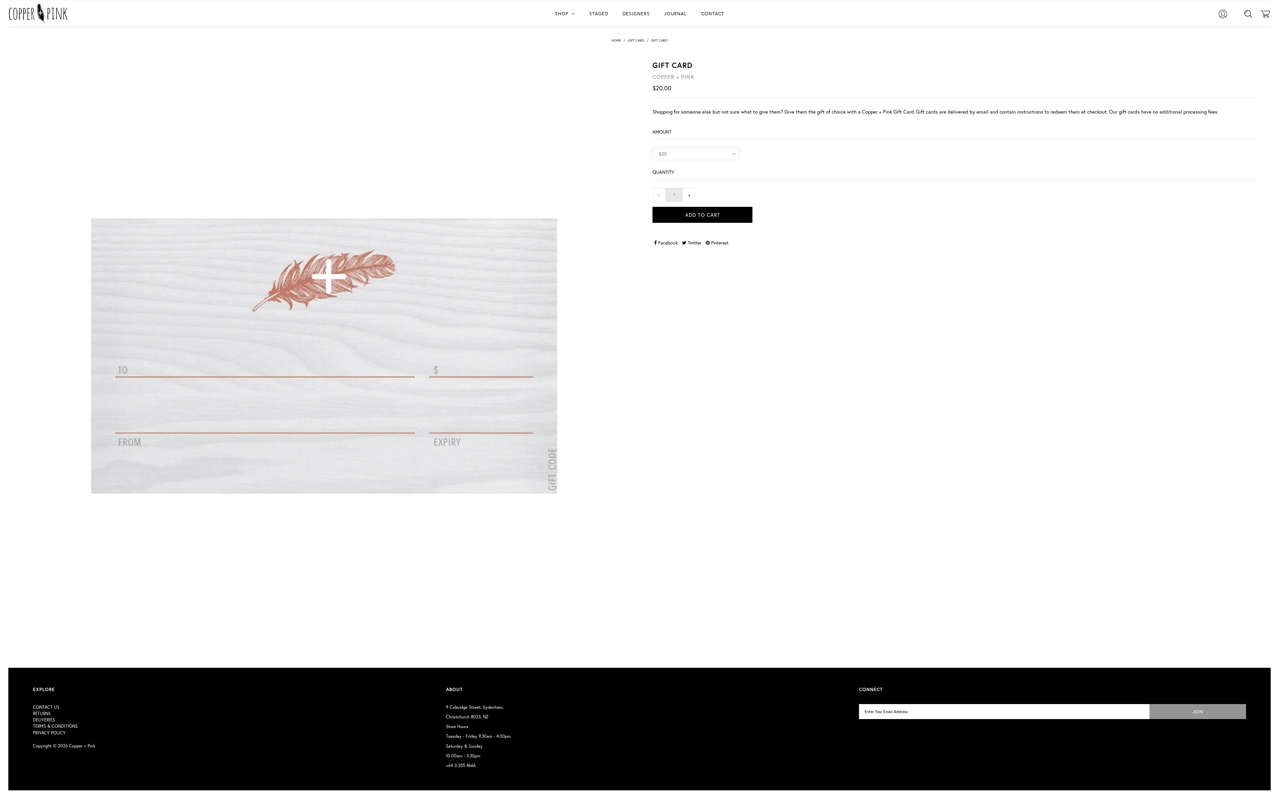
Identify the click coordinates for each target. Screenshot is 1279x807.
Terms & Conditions (55, 726)
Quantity (663, 172)
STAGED (598, 13)
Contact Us (46, 707)
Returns (42, 713)
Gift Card (636, 40)
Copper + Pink (82, 746)
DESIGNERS (636, 13)
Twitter (693, 242)
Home (616, 40)
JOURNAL (675, 13)
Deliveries (44, 720)
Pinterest (719, 242)
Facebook (667, 242)
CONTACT (712, 13)
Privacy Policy (49, 733)
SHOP (561, 13)
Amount (661, 132)
